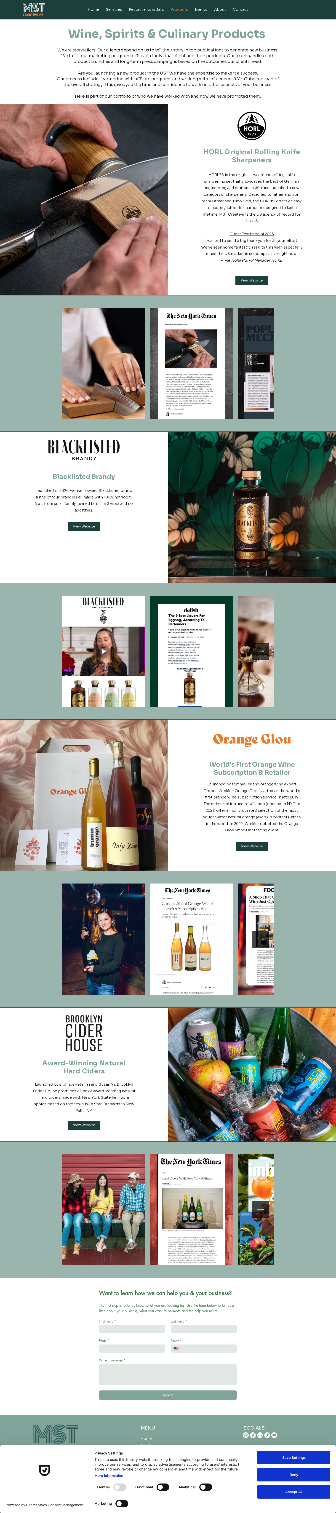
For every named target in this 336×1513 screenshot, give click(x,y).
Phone (176, 1341)
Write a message (112, 1360)
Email (104, 1341)
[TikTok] (267, 1435)
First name (107, 1321)
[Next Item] (260, 363)
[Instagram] (246, 1435)
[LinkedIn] (260, 1435)
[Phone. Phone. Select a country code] (177, 1348)
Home (146, 1438)
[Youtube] (274, 1435)
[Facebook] (253, 1435)
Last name (179, 1321)
